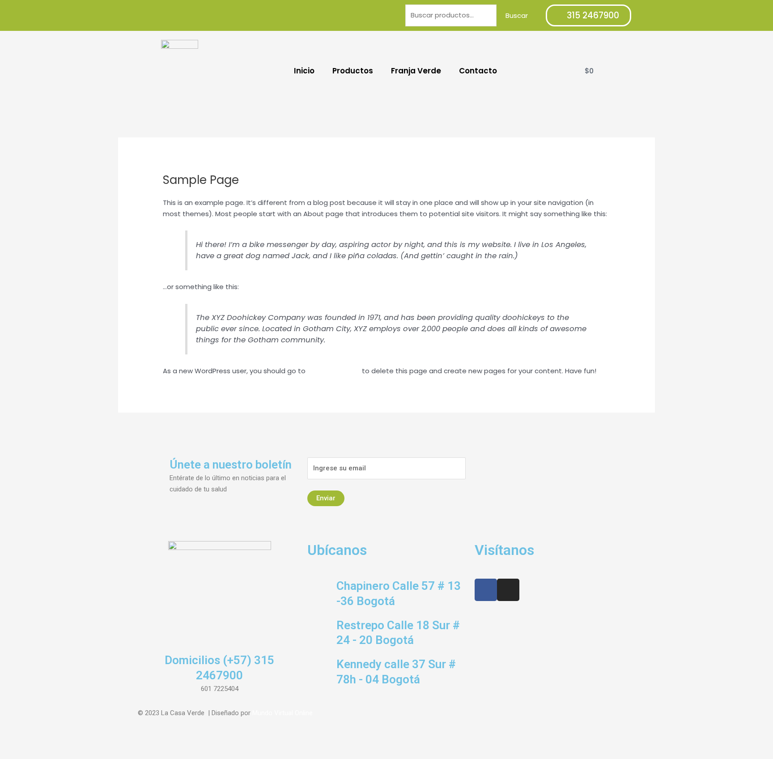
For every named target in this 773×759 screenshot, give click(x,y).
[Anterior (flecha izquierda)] (9, 754)
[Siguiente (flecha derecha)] (29, 754)
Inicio (304, 70)
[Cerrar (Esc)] (9, 742)
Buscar (516, 15)
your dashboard (333, 370)
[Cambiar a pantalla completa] (48, 742)
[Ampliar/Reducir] (68, 742)
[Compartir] (29, 742)
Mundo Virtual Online (282, 713)
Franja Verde (416, 70)
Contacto (478, 70)
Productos (352, 70)
